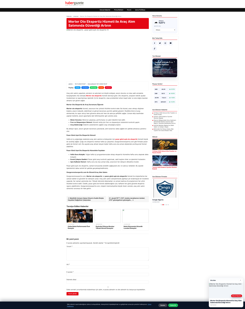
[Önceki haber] (170, 61)
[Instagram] (165, 43)
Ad (68, 264)
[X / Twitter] (160, 43)
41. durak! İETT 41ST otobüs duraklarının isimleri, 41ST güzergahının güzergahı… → (127, 199)
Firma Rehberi (118, 10)
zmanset (75, 16)
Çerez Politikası (140, 10)
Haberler (69, 16)
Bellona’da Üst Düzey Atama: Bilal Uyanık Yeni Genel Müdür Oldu (163, 129)
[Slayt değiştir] (161, 204)
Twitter (77, 87)
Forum (129, 10)
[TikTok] (154, 48)
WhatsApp (93, 87)
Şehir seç (157, 26)
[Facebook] (154, 43)
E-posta (70, 272)
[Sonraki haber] (174, 61)
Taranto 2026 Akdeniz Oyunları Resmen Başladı (163, 117)
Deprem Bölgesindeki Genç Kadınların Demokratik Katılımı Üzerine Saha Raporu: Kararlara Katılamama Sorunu (165, 121)
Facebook (85, 87)
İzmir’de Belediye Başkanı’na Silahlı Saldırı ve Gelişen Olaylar (164, 126)
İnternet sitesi (71, 279)
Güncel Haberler (105, 10)
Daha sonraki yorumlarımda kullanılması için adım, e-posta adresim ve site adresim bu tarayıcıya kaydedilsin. (106, 290)
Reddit (101, 87)
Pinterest (108, 87)
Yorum (69, 246)
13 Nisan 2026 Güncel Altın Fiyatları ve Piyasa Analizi (165, 113)
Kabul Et (173, 305)
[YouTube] (170, 43)
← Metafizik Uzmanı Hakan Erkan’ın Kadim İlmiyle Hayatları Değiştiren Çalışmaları (86, 199)
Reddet (162, 305)
